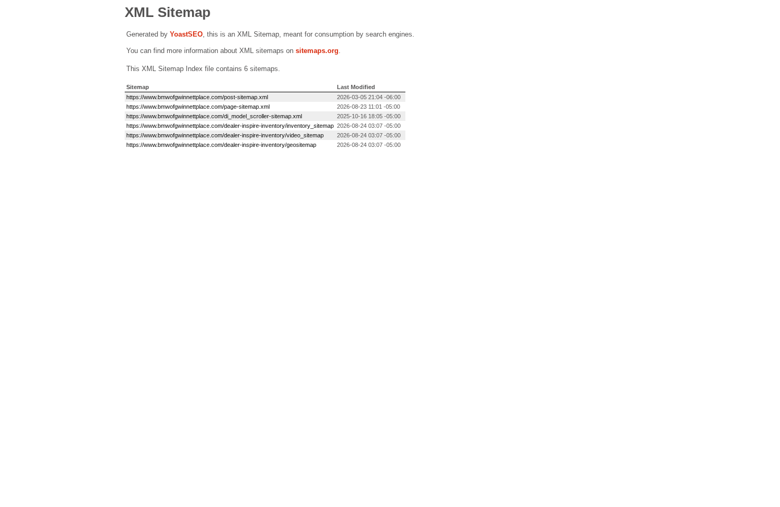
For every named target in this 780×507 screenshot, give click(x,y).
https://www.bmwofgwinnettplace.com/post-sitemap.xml (197, 97)
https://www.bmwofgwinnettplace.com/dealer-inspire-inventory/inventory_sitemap (230, 126)
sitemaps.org (317, 51)
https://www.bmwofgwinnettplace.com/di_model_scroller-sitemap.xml (214, 116)
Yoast (179, 34)
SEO (195, 34)
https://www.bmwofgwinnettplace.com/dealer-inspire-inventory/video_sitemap (225, 135)
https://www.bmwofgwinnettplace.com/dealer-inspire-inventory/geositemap (221, 145)
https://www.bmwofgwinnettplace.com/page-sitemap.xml (198, 106)
